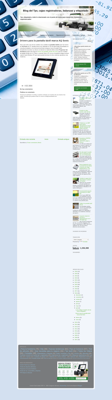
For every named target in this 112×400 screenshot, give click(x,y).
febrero (78, 317)
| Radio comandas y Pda (63, 353)
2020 (76, 284)
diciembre (78, 295)
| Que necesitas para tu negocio (47, 351)
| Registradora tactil (83, 356)
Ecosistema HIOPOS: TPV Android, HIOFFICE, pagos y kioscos (85, 140)
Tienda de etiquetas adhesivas (28, 366)
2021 (76, 282)
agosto (78, 301)
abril (77, 308)
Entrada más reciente (27, 139)
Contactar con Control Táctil (81, 88)
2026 (76, 271)
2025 (76, 273)
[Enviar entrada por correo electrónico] (22, 85)
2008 (76, 337)
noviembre (79, 297)
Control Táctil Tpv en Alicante (27, 364)
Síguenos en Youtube (78, 35)
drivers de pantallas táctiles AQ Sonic (48, 51)
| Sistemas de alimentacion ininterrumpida (80, 358)
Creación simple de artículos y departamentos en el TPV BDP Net (85, 218)
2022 (76, 280)
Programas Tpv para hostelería (28, 368)
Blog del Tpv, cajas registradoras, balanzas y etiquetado (55, 10)
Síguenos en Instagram (46, 35)
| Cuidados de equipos (40, 356)
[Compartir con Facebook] (30, 86)
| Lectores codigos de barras (64, 358)
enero (77, 319)
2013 (76, 326)
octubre (78, 299)
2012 (76, 328)
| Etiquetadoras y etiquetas (44, 353)
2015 (76, 322)
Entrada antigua (63, 139)
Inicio (46, 139)
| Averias (76, 353)
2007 (76, 339)
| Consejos (28, 353)
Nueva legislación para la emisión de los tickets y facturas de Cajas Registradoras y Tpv (86, 166)
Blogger (80, 385)
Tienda (90, 35)
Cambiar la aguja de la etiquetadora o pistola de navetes (85, 180)
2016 (76, 293)
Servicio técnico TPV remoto (80, 65)
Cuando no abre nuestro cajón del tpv (85, 111)
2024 (76, 275)
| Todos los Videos (84, 351)
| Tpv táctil (68, 351)
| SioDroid (51, 356)
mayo (77, 306)
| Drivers (54, 358)
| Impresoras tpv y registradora (60, 355)
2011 (76, 331)
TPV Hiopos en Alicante (26, 372)
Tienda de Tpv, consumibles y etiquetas (30, 370)
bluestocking (63, 385)
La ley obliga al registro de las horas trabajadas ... (83, 310)
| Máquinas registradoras (79, 355)
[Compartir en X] (28, 86)
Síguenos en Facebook (63, 35)
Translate (85, 241)
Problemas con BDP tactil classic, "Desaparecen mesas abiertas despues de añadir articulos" (85, 125)
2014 (76, 324)
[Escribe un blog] (27, 86)
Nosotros (34, 35)
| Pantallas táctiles (36, 358)
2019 (76, 286)
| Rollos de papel (47, 358)
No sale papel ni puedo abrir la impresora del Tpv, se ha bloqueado (86, 153)
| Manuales (85, 353)
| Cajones (28, 356)
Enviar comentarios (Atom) (34, 142)
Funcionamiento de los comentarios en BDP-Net (85, 192)
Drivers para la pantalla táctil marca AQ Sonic (83, 314)
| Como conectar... (62, 356)
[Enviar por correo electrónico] (25, 86)
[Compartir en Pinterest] (31, 86)
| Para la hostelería (27, 349)
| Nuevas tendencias (56, 349)
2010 (76, 333)
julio (77, 303)
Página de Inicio (24, 35)
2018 (76, 288)
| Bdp (41, 349)
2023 (76, 278)
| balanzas (72, 356)
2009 (76, 335)
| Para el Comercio (75, 349)
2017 (76, 291)
